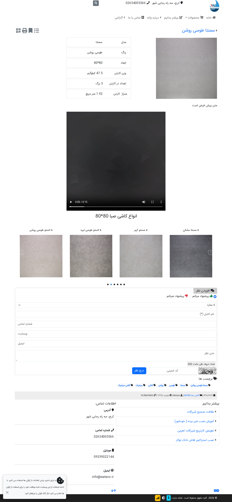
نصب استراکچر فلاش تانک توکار (195, 440)
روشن (161, 385)
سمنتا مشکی (190, 230)
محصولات (194, 17)
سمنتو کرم (140, 230)
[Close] (7, 492)
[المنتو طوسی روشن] (41, 256)
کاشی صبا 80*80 (191, 395)
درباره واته (153, 17)
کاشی (150, 385)
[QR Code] (18, 31)
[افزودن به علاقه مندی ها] (30, 31)
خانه (209, 17)
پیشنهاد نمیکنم (176, 296)
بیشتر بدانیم (171, 17)
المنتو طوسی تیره (90, 230)
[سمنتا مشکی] (191, 256)
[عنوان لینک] (214, 6)
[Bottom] (112, 491)
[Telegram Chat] (217, 491)
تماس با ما (135, 17)
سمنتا (182, 385)
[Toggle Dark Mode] (163, 498)
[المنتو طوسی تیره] (91, 256)
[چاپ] (24, 31)
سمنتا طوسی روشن (199, 385)
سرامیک (139, 385)
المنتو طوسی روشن (40, 230)
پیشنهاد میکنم (201, 296)
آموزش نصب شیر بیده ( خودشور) (194, 421)
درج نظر (139, 370)
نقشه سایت (177, 498)
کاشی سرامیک (124, 385)
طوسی (172, 385)
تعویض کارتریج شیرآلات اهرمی (195, 430)
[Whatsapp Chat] (215, 491)
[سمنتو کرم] (141, 256)
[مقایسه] (36, 31)
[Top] (114, 491)
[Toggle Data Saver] (157, 498)
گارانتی (119, 17)
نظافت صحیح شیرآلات (200, 412)
